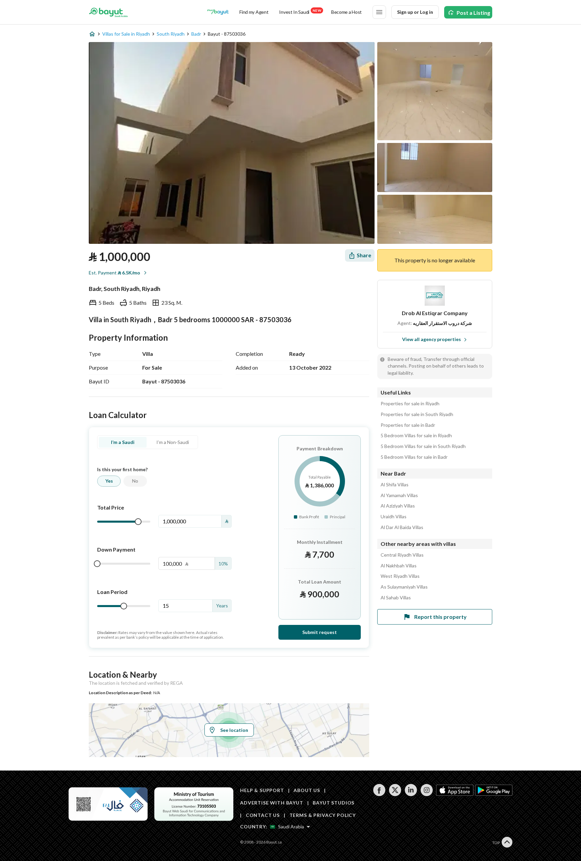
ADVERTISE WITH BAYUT (271, 803)
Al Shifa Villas (395, 484)
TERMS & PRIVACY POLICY (322, 815)
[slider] (138, 521)
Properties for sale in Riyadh (410, 403)
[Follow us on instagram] (426, 794)
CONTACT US (263, 815)
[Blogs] (218, 12)
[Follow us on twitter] (395, 794)
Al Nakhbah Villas (399, 565)
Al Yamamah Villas (399, 495)
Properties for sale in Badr (408, 425)
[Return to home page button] (108, 12)
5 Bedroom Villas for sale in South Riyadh (423, 446)
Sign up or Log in (415, 12)
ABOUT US (307, 790)
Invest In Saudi (300, 11)
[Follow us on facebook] (379, 794)
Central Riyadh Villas (402, 555)
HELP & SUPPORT (262, 790)
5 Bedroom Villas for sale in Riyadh (416, 435)
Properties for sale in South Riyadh (417, 414)
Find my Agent (253, 12)
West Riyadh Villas (400, 576)
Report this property (440, 616)
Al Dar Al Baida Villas (402, 527)
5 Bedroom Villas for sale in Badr (414, 457)
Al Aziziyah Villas (398, 506)
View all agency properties (431, 339)
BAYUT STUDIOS (333, 803)
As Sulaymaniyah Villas (404, 587)
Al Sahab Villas (396, 597)
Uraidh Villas (393, 516)
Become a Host (346, 12)
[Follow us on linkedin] (410, 794)
